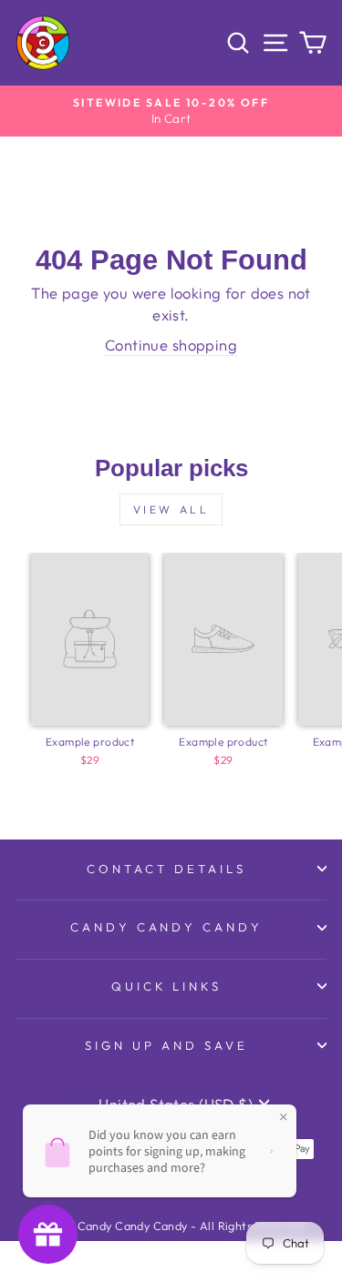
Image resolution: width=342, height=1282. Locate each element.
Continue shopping (171, 344)
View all (171, 509)
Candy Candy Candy (167, 927)
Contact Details (166, 868)
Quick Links (167, 986)
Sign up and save (166, 1045)
